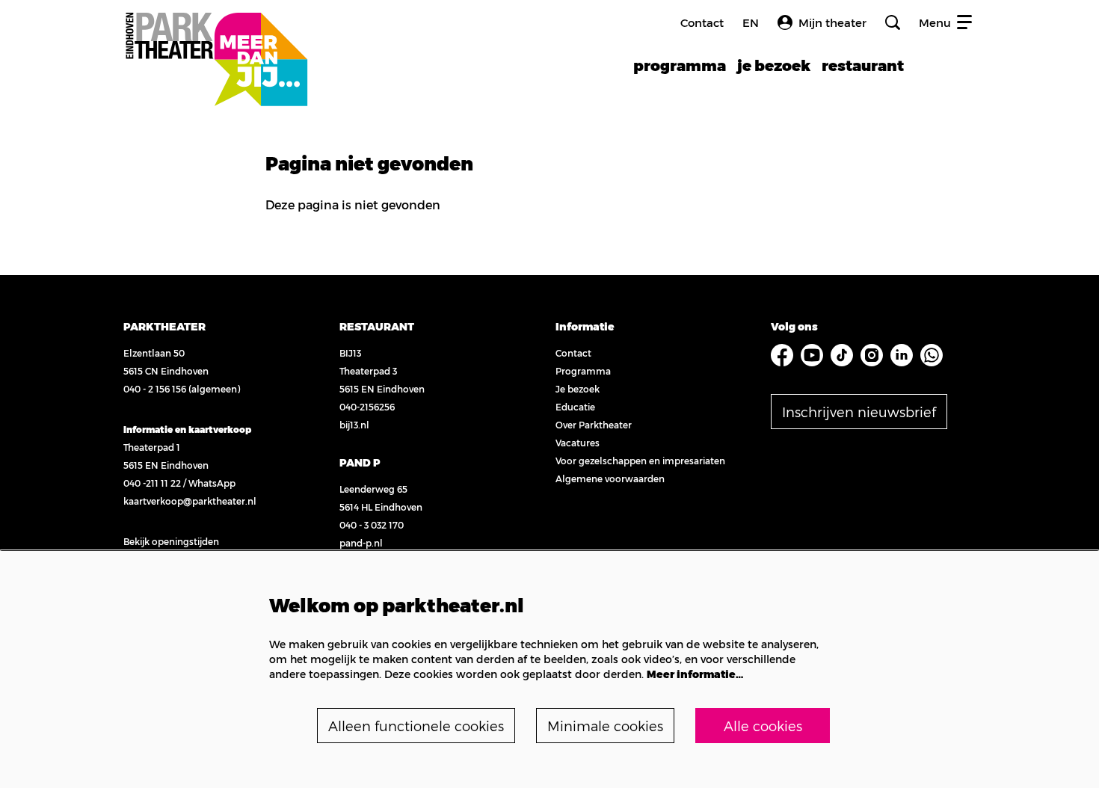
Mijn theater (832, 22)
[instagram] (872, 355)
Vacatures (577, 442)
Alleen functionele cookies (416, 725)
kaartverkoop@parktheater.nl (189, 501)
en (750, 22)
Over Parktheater (593, 424)
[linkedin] (901, 355)
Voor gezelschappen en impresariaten (640, 460)
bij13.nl (354, 424)
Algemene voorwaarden (610, 478)
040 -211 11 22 (152, 483)
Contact (702, 22)
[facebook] (782, 355)
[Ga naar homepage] (216, 43)
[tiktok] (842, 355)
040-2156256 (367, 406)
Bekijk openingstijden (171, 541)
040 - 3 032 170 (371, 525)
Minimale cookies (605, 725)
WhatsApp (212, 483)
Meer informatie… (695, 674)
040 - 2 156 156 (154, 389)
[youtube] (812, 355)
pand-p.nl (361, 543)
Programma (583, 371)
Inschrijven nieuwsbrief (859, 411)
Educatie (575, 406)
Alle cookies (763, 725)
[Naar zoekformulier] (892, 22)
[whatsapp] (931, 355)
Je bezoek (577, 389)
